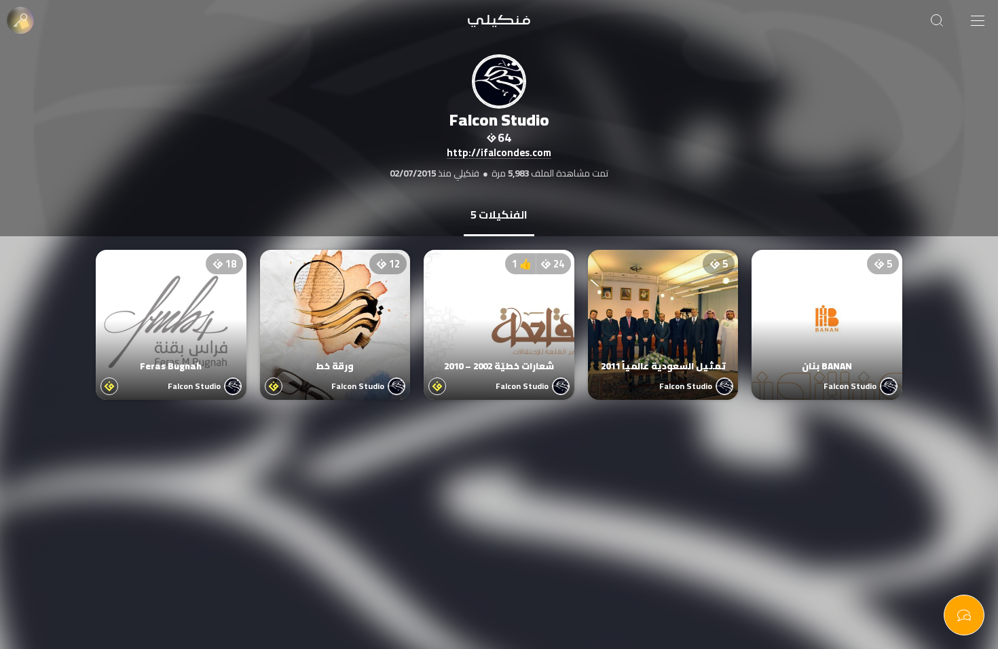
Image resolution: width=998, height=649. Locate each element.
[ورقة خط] (335, 311)
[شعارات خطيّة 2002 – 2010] (499, 311)
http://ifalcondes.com (499, 153)
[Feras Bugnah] (171, 311)
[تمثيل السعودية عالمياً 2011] (663, 311)
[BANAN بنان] (827, 311)
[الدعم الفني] (964, 615)
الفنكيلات (499, 214)
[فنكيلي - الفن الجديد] (499, 20)
